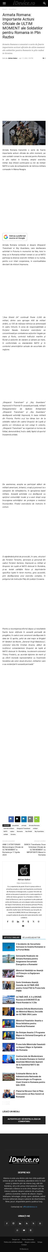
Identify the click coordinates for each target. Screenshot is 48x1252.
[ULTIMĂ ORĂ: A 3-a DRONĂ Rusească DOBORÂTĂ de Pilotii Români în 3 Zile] (8, 999)
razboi (12, 831)
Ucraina (13, 834)
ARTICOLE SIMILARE (12, 938)
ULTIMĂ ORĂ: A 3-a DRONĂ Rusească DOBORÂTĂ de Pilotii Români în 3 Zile (28, 1000)
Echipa (40, 1242)
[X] (34, 921)
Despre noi (16, 1239)
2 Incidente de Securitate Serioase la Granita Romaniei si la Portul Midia (30, 947)
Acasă (4, 9)
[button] (4, 3)
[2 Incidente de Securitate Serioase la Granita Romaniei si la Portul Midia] (8, 947)
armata (24, 825)
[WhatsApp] (17, 1230)
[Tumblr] (29, 921)
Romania (20, 831)
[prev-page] (4, 1103)
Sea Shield (28, 831)
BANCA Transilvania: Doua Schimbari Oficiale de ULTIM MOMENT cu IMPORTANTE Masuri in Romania (35, 849)
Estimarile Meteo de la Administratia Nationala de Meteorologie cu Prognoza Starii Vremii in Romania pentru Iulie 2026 (30, 1079)
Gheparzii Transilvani (23, 828)
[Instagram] (14, 921)
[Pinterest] (24, 921)
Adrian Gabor (12, 58)
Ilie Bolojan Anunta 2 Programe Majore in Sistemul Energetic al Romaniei (30, 1035)
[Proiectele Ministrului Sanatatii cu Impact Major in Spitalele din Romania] (8, 1047)
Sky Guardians (39, 831)
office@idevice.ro (30, 1207)
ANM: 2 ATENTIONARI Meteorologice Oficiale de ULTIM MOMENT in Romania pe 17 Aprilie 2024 (12, 849)
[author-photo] (24, 876)
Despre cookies (30, 1242)
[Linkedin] (19, 921)
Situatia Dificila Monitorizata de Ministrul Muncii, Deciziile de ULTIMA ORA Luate (29, 1011)
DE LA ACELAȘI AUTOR (31, 938)
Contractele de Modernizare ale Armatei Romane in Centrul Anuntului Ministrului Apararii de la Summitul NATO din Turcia (30, 1062)
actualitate (15, 825)
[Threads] (30, 1230)
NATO (5, 831)
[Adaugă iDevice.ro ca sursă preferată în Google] (24, 237)
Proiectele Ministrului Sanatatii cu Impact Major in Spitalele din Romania (30, 1047)
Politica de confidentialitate (13, 1242)
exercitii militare (9, 828)
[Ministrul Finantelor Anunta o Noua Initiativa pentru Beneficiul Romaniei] (8, 1023)
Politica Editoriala (28, 1239)
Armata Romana (34, 825)
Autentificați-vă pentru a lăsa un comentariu (24, 1120)
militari (35, 828)
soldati (6, 834)
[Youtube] (24, 926)
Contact (24, 1245)
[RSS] (26, 1223)
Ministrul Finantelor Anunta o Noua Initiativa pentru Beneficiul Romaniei (29, 1023)
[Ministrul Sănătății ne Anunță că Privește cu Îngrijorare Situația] (8, 973)
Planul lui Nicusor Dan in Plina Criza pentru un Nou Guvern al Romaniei (30, 1094)
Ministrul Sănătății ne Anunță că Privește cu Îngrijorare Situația (29, 973)
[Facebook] (9, 921)
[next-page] (7, 1103)
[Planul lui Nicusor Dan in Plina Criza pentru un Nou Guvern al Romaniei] (8, 1094)
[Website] (40, 921)
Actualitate (12, 9)
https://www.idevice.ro (24, 883)
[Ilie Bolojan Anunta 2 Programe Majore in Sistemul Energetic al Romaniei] (8, 1035)
